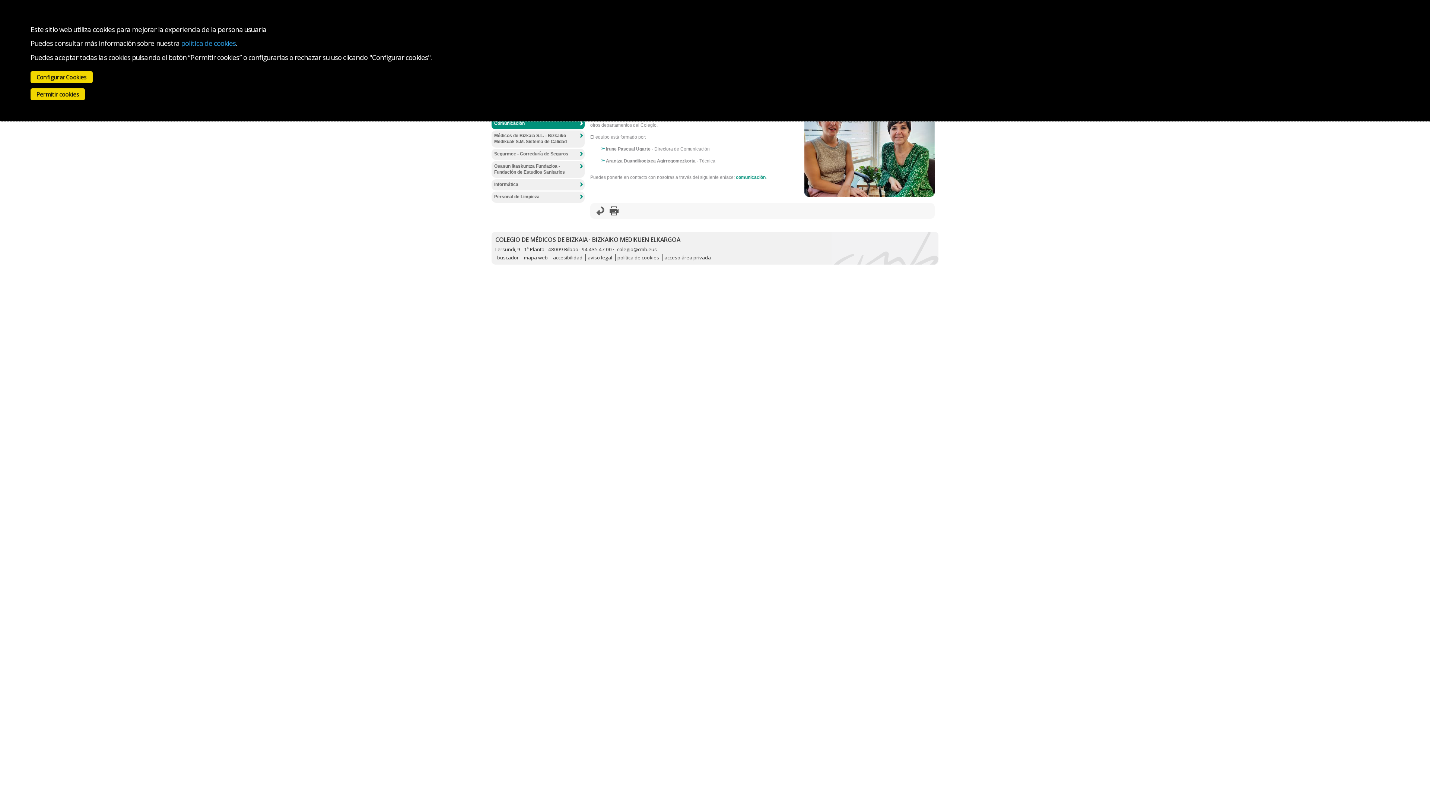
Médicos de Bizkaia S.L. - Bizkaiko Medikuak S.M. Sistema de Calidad (530, 138)
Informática (506, 184)
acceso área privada (687, 257)
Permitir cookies (57, 94)
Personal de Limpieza (517, 196)
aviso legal (600, 257)
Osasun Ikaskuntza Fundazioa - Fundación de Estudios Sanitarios (529, 169)
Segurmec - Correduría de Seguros (531, 154)
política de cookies (208, 43)
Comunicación (509, 123)
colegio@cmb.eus (637, 249)
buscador (508, 257)
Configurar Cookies (61, 77)
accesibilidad (567, 257)
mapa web (536, 257)
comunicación (751, 177)
